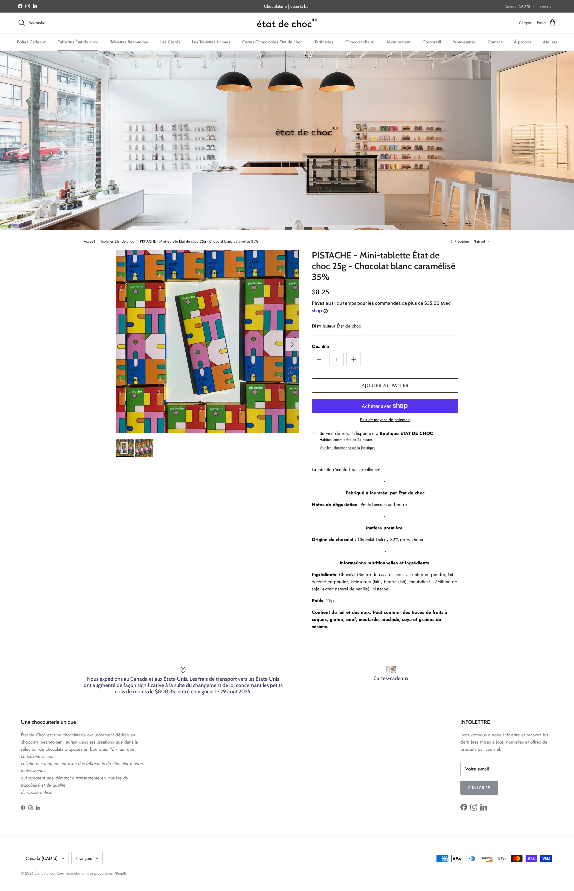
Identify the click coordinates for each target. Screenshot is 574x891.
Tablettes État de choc (78, 42)
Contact (495, 42)
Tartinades (324, 42)
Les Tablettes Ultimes (211, 42)
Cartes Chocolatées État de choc (272, 42)
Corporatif (431, 42)
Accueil (89, 241)
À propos (522, 42)
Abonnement (398, 42)
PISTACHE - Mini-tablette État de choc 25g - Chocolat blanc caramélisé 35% (199, 241)
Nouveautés (464, 42)
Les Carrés (170, 42)
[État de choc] (287, 23)
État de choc (349, 326)
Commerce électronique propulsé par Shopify (91, 873)
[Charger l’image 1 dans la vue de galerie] (207, 341)
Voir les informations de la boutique (347, 447)
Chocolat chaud (359, 42)
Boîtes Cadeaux (31, 42)
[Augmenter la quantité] (353, 359)
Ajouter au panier (385, 385)
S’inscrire (479, 788)
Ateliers (550, 42)
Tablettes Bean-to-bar (129, 42)
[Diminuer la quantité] (319, 359)
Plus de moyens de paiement (385, 419)
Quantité (320, 346)
